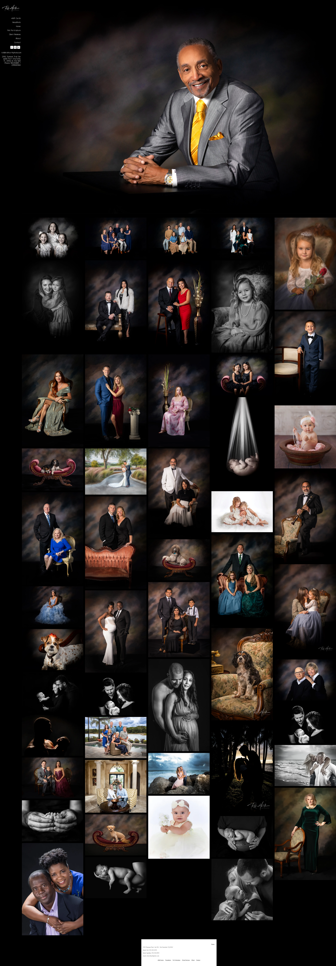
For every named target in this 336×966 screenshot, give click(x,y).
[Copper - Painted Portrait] (305, 834)
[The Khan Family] (179, 619)
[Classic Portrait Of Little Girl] (242, 306)
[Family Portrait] (115, 238)
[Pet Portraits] (52, 649)
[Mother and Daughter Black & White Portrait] (52, 306)
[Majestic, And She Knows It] (179, 559)
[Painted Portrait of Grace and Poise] (179, 400)
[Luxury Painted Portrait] (115, 400)
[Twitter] (18, 47)
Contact (17, 42)
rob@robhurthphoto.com (11, 53)
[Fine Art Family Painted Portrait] (242, 238)
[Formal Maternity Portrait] (115, 631)
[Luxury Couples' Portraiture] (115, 306)
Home (18, 26)
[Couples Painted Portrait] (305, 679)
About (18, 38)
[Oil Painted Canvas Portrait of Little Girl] (305, 264)
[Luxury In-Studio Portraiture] (52, 538)
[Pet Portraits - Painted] (242, 674)
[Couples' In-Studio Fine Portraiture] (115, 542)
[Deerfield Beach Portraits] (179, 773)
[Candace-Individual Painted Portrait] (52, 400)
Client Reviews (15, 34)
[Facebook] (11, 47)
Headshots (16, 22)
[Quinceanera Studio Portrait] (52, 606)
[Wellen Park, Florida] (115, 737)
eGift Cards (16, 18)
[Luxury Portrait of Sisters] (242, 374)
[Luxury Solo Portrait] (179, 109)
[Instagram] (15, 47)
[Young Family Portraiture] (242, 580)
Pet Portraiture (14, 30)
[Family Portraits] (179, 238)
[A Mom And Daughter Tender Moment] (305, 611)
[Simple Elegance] (179, 306)
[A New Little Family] (115, 694)
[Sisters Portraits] (52, 238)
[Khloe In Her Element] (52, 469)
